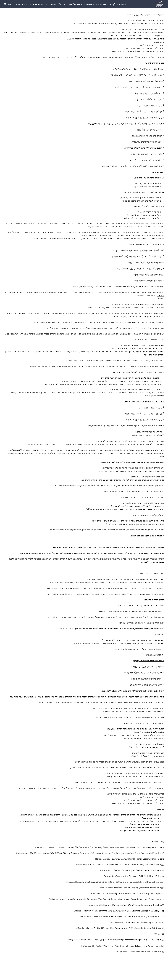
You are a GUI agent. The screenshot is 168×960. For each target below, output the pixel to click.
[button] (5, 4)
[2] (13, 232)
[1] (125, 226)
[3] (112, 316)
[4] (87, 509)
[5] (108, 728)
